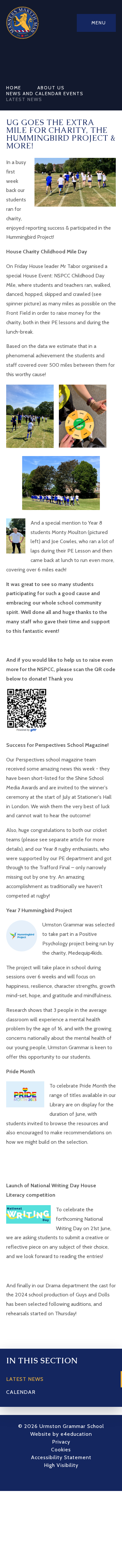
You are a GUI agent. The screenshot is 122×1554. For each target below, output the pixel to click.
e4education (76, 1434)
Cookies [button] (61, 1449)
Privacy (61, 1442)
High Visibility (61, 1465)
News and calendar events (45, 93)
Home (13, 88)
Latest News (24, 99)
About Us (51, 88)
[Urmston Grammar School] (22, 22)
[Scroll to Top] (71, 1479)
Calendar (20, 1392)
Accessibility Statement (61, 1457)
